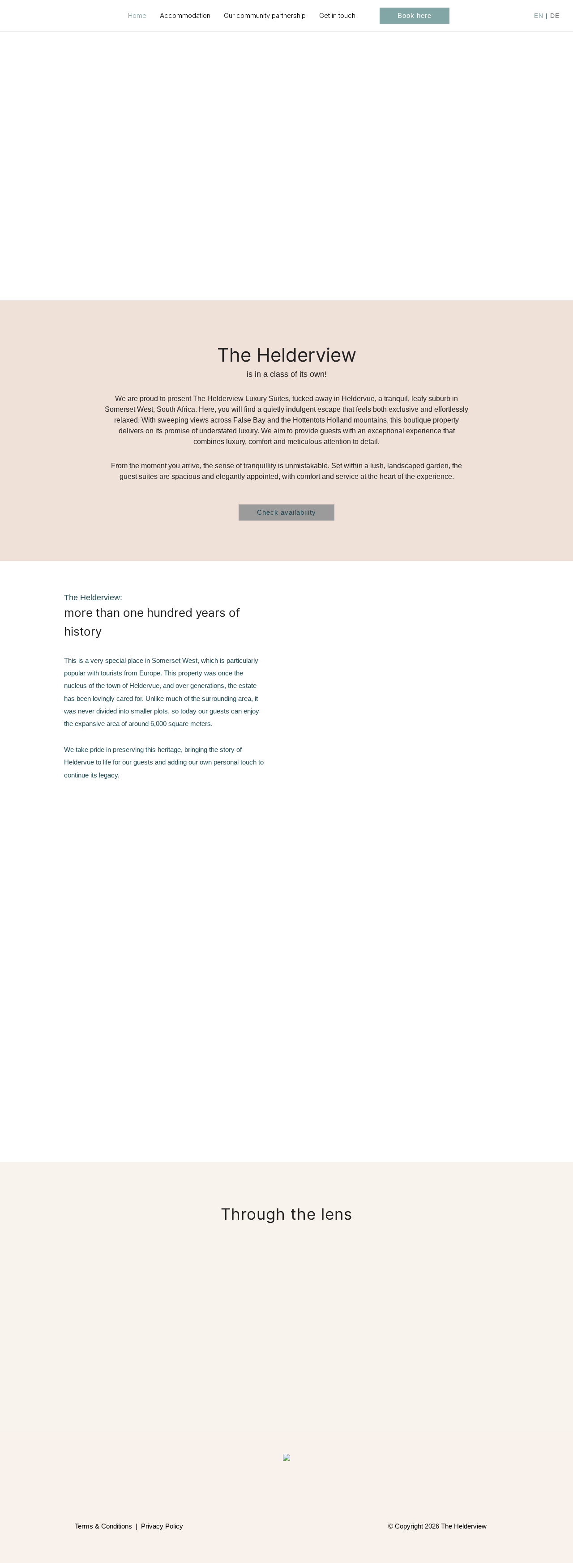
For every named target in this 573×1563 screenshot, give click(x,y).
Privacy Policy (162, 1526)
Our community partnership (265, 15)
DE (555, 15)
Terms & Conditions (103, 1526)
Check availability (286, 512)
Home (137, 15)
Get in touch (337, 15)
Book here (415, 15)
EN (538, 15)
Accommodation (185, 15)
